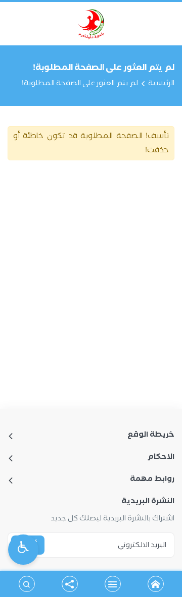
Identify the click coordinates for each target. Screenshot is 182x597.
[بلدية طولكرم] (91, 23)
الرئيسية (161, 83)
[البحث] (27, 584)
